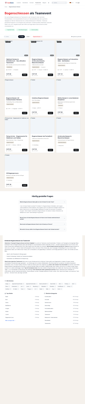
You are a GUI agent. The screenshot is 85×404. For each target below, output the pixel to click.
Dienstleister (25, 2)
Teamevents (38, 2)
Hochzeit (31, 2)
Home (6, 6)
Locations (19, 2)
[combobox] (59, 2)
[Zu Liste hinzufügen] (27, 42)
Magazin (44, 2)
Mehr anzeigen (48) (9, 320)
